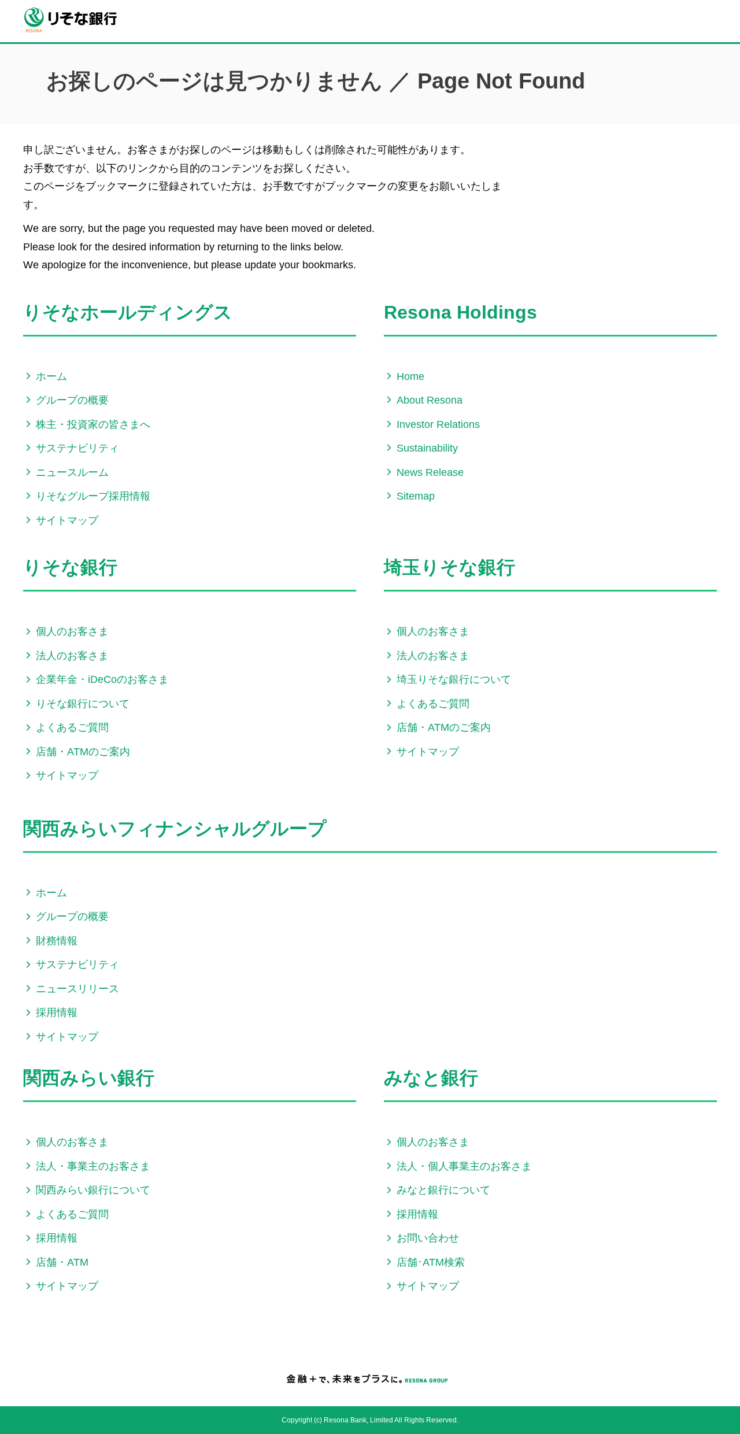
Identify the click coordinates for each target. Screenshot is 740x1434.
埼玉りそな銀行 (449, 567)
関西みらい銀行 (88, 1077)
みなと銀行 (431, 1077)
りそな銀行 (70, 567)
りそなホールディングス (127, 312)
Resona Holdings (460, 312)
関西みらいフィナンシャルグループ (175, 828)
